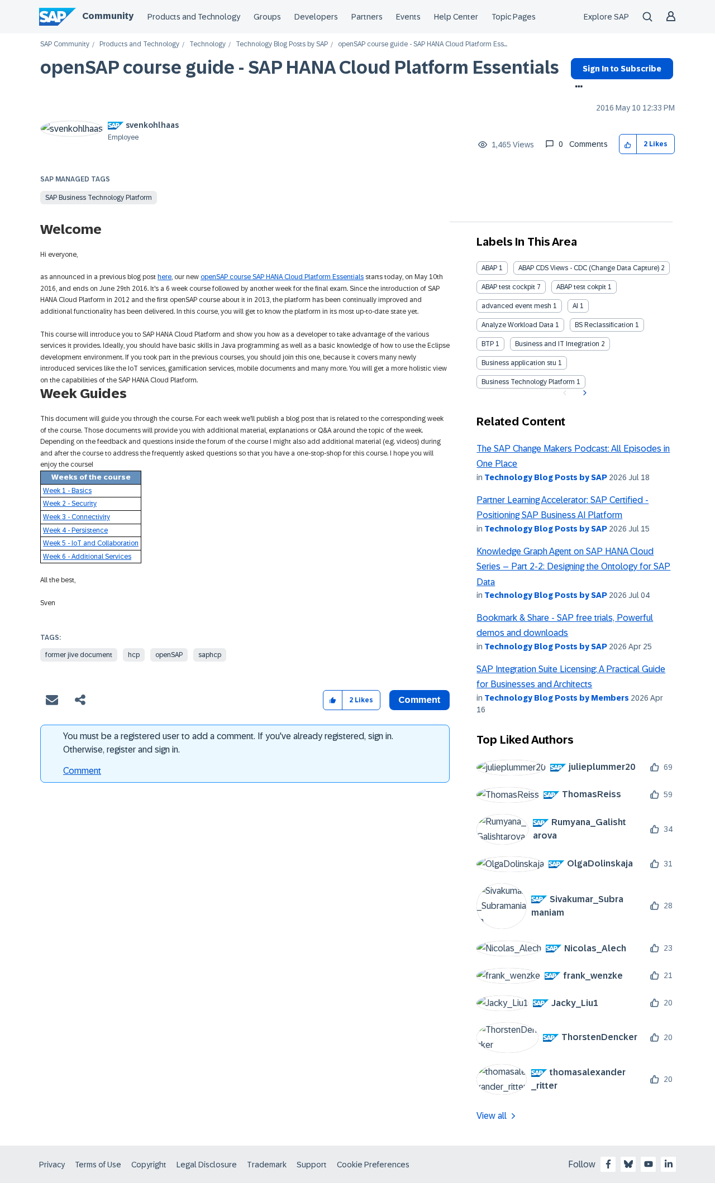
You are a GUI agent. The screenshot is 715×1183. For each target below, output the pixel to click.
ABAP (489, 268)
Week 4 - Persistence (75, 530)
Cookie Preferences (373, 1164)
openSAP (169, 655)
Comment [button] (419, 700)
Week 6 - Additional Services (87, 557)
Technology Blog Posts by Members (556, 697)
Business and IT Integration (557, 344)
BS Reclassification (604, 325)
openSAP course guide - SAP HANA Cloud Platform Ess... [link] (422, 44)
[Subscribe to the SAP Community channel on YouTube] (648, 1164)
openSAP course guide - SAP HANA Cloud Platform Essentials (299, 68)
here (164, 277)
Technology (207, 44)
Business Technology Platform (528, 382)
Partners (367, 16)
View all (491, 1115)
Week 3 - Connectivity (76, 517)
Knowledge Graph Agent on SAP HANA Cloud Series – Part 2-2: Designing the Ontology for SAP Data (573, 567)
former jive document (78, 655)
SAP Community (64, 44)
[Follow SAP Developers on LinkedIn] (668, 1164)
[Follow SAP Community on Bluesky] (628, 1164)
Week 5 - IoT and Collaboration (91, 543)
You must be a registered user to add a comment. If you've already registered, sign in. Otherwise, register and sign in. (228, 742)
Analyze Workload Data (518, 325)
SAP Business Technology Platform (98, 198)
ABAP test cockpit (508, 287)
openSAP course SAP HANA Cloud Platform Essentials (282, 277)
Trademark (267, 1164)
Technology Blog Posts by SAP (282, 44)
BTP (488, 344)
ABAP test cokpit (581, 287)
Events (408, 16)
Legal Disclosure (207, 1164)
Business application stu (519, 363)
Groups (267, 16)
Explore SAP (606, 16)
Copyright (148, 1164)
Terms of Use (98, 1164)
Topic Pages (514, 16)
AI (575, 306)
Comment (82, 770)
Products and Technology (193, 16)
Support (312, 1164)
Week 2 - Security (70, 503)
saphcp (209, 655)
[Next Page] (583, 393)
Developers (316, 16)
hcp (134, 655)
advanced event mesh (516, 306)
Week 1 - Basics (67, 491)
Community (108, 16)
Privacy (52, 1164)
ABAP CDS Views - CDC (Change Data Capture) (588, 268)
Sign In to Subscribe (622, 68)
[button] (628, 144)
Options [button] (577, 87)
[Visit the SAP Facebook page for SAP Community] (608, 1164)
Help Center (456, 16)
